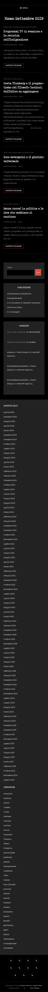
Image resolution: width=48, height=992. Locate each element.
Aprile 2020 (8, 612)
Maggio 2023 (9, 458)
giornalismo (24, 27)
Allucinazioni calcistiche (19, 294)
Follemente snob (14, 298)
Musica (6, 880)
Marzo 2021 (8, 567)
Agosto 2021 (9, 544)
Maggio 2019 (9, 662)
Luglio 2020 (9, 598)
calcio (6, 803)
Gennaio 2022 (9, 521)
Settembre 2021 (10, 539)
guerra (6, 862)
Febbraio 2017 (9, 766)
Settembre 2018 (10, 694)
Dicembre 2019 (9, 630)
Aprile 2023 (8, 462)
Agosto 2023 (9, 449)
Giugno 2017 (8, 753)
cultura (7, 826)
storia (6, 934)
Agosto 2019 (8, 648)
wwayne (10, 352)
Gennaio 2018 (9, 721)
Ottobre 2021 (9, 535)
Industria (8, 871)
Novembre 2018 (10, 685)
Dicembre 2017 (9, 725)
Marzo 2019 (8, 666)
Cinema (6, 807)
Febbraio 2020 (9, 621)
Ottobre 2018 (9, 689)
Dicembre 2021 (10, 526)
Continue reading (14, 66)
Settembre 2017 (10, 739)
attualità (7, 27)
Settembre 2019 (10, 644)
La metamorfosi (33, 332)
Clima (14, 79)
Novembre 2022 (10, 480)
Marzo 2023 (8, 467)
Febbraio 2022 (9, 517)
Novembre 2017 (9, 730)
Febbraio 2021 (9, 571)
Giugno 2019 (8, 657)
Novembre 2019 (9, 635)
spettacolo (8, 925)
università (8, 948)
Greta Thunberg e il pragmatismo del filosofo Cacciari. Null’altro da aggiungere (23, 87)
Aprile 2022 (8, 508)
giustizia (7, 857)
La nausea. (31, 342)
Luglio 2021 (9, 548)
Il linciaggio (13, 312)
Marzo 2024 (8, 430)
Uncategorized (10, 944)
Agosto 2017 (8, 744)
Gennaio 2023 (9, 476)
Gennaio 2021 (9, 576)
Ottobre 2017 (9, 735)
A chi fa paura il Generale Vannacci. (23, 303)
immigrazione (9, 866)
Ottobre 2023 (9, 444)
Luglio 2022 (9, 494)
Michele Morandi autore (28, 985)
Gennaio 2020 (9, 626)
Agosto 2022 (9, 489)
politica (33, 27)
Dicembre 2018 (10, 680)
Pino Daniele (9, 885)
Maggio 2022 (9, 503)
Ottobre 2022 (9, 485)
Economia (15, 27)
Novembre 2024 (10, 417)
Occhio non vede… (15, 307)
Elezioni (7, 839)
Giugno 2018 (9, 703)
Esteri (6, 844)
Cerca (9, 267)
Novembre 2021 (10, 530)
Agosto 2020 (9, 594)
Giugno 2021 (9, 553)
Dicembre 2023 (10, 435)
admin (21, 44)
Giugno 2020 (9, 603)
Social (6, 916)
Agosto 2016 (8, 780)
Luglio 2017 (8, 748)
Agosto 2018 (9, 698)
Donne (6, 830)
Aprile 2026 (8, 412)
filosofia (7, 848)
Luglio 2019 (8, 653)
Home (40, 985)
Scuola (20, 79)
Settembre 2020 (10, 589)
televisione (8, 939)
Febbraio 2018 (9, 716)
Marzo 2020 (8, 617)
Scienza (7, 903)
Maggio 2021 (9, 558)
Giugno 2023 (9, 453)
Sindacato (8, 912)
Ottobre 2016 (9, 771)
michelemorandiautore (17, 366)
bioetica (7, 798)
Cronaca (7, 821)
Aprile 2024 (8, 426)
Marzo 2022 (8, 512)
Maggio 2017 (9, 757)
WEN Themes (34, 988)
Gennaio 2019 (9, 676)
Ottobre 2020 (9, 585)
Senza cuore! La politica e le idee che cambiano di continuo (23, 212)
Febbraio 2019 (9, 671)
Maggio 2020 (9, 607)
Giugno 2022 (9, 499)
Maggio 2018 (9, 707)
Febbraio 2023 (9, 471)
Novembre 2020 (10, 580)
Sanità (6, 898)
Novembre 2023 (10, 440)
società (25, 152)
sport (31, 152)
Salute (6, 894)
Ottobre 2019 (9, 639)
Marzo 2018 (8, 712)
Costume (7, 816)
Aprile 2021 (8, 562)
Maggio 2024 (9, 421)
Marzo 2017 (8, 762)
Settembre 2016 (10, 775)
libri (5, 875)
